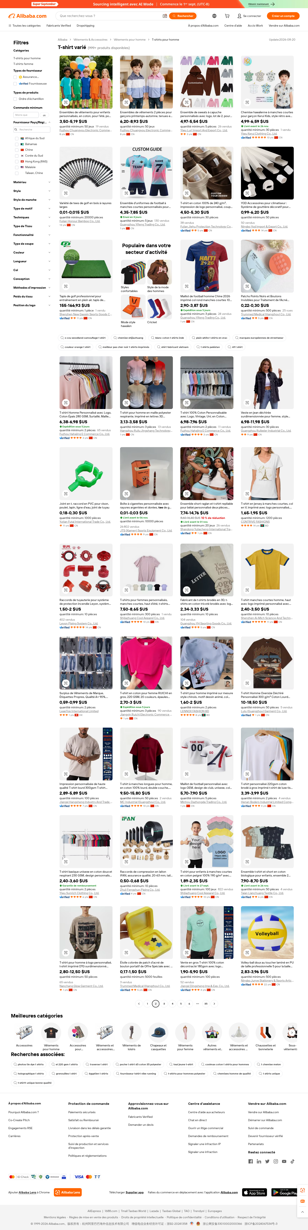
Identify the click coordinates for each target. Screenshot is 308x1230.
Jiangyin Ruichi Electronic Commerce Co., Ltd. (146, 714)
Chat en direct (197, 1120)
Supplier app (135, 1192)
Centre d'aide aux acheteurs (206, 1112)
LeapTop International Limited (79, 711)
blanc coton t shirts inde (169, 337)
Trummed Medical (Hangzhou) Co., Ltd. (266, 314)
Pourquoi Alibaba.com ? (23, 1112)
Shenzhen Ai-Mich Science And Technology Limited (267, 618)
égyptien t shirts (98, 1073)
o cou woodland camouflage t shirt (85, 337)
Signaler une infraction (202, 1152)
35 (205, 1003)
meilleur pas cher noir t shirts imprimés (126, 347)
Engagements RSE (20, 1128)
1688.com (111, 1211)
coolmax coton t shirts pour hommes (227, 1064)
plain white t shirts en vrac (211, 337)
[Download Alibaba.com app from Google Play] (285, 1192)
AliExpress (94, 1211)
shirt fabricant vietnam (175, 347)
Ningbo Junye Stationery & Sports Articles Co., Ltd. (267, 980)
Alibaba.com (229, 1192)
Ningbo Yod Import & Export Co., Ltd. (264, 226)
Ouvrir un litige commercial (205, 1128)
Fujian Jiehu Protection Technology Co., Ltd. (206, 226)
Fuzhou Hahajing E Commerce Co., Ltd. (85, 434)
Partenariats (256, 1144)
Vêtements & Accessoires (90, 39)
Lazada (154, 1211)
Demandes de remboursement (208, 1136)
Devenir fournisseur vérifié (265, 1136)
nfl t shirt (237, 347)
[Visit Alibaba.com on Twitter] (267, 1161)
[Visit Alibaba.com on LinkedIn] (258, 1161)
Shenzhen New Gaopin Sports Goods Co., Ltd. (86, 314)
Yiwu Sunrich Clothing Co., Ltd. (79, 893)
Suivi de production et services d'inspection (88, 1145)
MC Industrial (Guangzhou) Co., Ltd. (143, 802)
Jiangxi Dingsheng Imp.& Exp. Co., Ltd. (204, 986)
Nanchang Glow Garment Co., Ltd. (81, 986)
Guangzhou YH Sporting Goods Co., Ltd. (206, 623)
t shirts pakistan (210, 347)
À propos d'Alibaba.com (24, 1103)
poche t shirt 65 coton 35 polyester (140, 1064)
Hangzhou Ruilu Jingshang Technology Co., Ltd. (146, 430)
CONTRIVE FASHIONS (255, 521)
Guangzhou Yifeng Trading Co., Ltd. (142, 224)
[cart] (228, 16)
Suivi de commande (261, 1128)
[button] (164, 15)
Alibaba (62, 39)
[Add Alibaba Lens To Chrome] (68, 1192)
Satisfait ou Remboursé (83, 1120)
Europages (215, 1211)
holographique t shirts (31, 1073)
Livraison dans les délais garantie (89, 1128)
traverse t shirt (99, 1064)
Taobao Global (171, 1211)
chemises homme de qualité (234, 1073)
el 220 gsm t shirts (67, 1064)
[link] (302, 1190)
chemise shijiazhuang (130, 337)
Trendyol (198, 1211)
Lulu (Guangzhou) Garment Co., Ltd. (264, 711)
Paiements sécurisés (82, 1112)
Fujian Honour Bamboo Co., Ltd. (80, 221)
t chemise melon (271, 1064)
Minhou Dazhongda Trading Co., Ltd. (203, 802)
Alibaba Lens (27, 1192)
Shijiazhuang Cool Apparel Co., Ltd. (142, 618)
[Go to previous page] (139, 1003)
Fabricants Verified (140, 1116)
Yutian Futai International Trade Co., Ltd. (85, 521)
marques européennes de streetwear (261, 337)
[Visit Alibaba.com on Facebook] (250, 1161)
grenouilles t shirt (66, 1073)
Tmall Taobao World (133, 1211)
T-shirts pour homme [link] (165, 39)
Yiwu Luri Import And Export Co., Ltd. (204, 130)
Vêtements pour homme (130, 39)
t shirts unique (271, 1073)
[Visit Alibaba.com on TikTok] (292, 1161)
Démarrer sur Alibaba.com (265, 1120)
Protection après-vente (83, 1136)
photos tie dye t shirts (31, 1064)
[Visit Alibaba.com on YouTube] (284, 1161)
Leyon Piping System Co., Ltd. (79, 623)
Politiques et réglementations (87, 1155)
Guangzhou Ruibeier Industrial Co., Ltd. (266, 430)
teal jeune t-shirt (183, 1064)
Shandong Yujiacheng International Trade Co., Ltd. (206, 529)
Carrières (14, 1136)
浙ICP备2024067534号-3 (261, 1223)
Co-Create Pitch (19, 1120)
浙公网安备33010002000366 (222, 1223)
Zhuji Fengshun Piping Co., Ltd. (140, 889)
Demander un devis (141, 1124)
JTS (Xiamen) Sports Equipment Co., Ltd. (146, 530)
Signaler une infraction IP (204, 1144)
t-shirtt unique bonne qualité (35, 1082)
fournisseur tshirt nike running (138, 1073)
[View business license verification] (192, 1224)
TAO (186, 1211)
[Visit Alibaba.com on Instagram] (275, 1161)
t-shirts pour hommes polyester (186, 1073)
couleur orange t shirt (78, 347)
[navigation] (32, 522)
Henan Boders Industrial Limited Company (267, 802)
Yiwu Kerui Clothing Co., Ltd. (259, 133)
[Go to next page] (214, 1003)
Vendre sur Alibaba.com (263, 1112)
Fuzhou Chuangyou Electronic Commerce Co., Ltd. (86, 130)
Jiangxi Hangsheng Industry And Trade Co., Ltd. (86, 802)
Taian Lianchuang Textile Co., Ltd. (262, 893)
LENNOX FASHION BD (194, 711)
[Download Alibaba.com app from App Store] (254, 1192)
